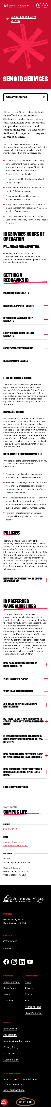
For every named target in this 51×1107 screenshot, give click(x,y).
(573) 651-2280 (10, 829)
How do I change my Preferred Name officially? (20, 665)
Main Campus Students (16, 293)
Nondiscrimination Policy (16, 1040)
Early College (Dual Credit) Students (18, 334)
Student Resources (13, 1084)
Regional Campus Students (18, 305)
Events (28, 994)
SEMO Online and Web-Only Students (18, 319)
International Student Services (20, 1079)
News (28, 981)
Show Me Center (33, 1012)
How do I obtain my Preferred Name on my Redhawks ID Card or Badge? (23, 755)
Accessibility (10, 1034)
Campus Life (15, 811)
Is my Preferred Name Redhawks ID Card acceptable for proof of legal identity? (23, 739)
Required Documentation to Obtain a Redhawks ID (22, 580)
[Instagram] (14, 962)
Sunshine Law (11, 1059)
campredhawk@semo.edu (15, 845)
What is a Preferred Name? (18, 691)
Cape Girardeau (11, 981)
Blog (27, 1000)
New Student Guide (14, 1089)
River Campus (10, 988)
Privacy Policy (10, 1047)
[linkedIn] (22, 962)
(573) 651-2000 (10, 941)
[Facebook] (6, 962)
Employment (10, 1028)
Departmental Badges (15, 360)
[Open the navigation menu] (45, 5)
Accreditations (33, 1006)
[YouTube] (30, 962)
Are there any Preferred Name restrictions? (20, 705)
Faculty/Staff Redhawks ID (18, 348)
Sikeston (8, 1000)
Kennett (7, 994)
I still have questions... (16, 787)
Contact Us (8, 948)
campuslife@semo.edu (14, 842)
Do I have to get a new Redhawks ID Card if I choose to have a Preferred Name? (23, 721)
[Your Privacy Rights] (4, 1102)
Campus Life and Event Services (23, 18)
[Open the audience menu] (38, 5)
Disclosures (9, 1053)
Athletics (30, 988)
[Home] (16, 5)
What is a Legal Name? (15, 678)
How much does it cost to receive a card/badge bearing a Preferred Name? (22, 772)
